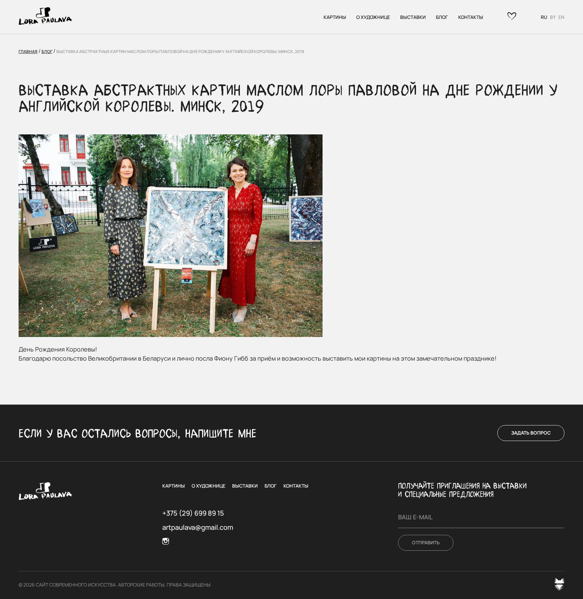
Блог (442, 17)
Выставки (413, 17)
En (561, 17)
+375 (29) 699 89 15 (193, 513)
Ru (544, 17)
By (553, 17)
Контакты (470, 17)
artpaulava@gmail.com (197, 527)
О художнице (373, 17)
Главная (28, 51)
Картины (335, 17)
